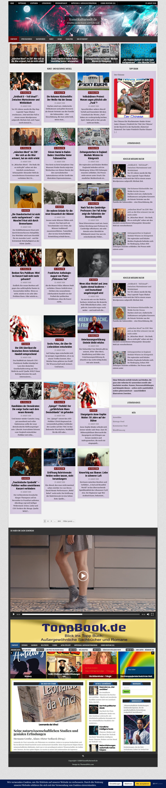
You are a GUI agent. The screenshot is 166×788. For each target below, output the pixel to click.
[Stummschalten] (148, 614)
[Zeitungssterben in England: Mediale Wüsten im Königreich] (119, 245)
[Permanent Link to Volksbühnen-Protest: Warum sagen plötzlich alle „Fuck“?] (93, 81)
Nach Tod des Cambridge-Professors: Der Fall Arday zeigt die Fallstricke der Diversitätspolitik (93, 212)
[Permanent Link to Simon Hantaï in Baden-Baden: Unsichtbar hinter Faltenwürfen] (59, 137)
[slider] (81, 614)
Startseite (13, 39)
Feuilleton (69, 39)
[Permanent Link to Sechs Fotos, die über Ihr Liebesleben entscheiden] (59, 326)
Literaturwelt (46, 3)
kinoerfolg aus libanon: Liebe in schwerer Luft (93, 474)
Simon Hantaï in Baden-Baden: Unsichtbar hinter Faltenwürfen (64, 60)
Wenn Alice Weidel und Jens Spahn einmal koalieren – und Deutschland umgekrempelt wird (93, 288)
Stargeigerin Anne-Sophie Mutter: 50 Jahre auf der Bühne (93, 417)
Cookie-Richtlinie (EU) (108, 3)
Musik (60, 39)
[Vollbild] (152, 614)
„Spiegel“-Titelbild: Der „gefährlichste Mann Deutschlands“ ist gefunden (59, 409)
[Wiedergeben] (13, 614)
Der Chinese (119, 75)
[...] (115, 132)
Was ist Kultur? (82, 39)
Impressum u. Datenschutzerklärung (84, 3)
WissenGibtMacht (61, 3)
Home (12, 3)
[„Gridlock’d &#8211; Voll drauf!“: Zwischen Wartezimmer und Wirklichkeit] (119, 177)
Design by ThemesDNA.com (83, 764)
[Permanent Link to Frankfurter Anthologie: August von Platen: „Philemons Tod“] (59, 257)
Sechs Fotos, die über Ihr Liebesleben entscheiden (59, 345)
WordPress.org (119, 430)
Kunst (51, 39)
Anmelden (117, 417)
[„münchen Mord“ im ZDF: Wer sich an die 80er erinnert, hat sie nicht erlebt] (119, 221)
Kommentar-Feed (120, 426)
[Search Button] (83, 756)
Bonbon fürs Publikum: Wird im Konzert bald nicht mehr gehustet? (26, 276)
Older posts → (68, 521)
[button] (83, 576)
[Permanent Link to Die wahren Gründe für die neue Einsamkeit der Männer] (59, 193)
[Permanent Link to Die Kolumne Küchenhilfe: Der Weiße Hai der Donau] (59, 81)
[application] (83, 576)
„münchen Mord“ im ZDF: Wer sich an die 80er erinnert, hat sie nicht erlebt (27, 60)
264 (59, 521)
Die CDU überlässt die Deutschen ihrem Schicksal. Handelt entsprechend (25, 351)
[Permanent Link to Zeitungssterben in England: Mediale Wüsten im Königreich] (93, 137)
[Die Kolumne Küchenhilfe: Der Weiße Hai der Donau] (119, 200)
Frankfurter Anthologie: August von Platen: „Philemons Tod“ (59, 276)
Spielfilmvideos (26, 39)
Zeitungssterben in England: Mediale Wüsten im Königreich (101, 60)
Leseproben (34, 3)
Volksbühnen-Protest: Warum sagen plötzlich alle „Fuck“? (93, 99)
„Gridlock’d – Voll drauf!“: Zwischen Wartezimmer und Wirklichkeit (25, 99)
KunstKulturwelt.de (83, 19)
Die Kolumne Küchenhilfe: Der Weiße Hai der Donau (59, 98)
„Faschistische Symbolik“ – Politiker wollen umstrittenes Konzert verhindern (25, 485)
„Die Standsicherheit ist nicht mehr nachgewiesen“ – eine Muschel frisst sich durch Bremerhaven (138, 62)
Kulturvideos (40, 39)
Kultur (26, 210)
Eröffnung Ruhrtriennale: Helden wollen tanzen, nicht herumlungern (59, 475)
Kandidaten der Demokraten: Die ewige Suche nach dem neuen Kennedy (26, 409)
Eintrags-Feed (118, 422)
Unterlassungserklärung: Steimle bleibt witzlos (93, 341)
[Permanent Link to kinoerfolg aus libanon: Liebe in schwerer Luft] (93, 457)
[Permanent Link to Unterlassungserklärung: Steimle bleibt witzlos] (93, 324)
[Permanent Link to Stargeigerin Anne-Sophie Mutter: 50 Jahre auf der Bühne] (93, 395)
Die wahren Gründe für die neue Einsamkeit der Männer (59, 212)
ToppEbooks (22, 3)
